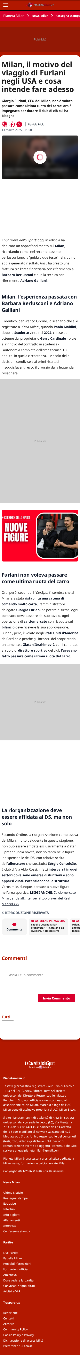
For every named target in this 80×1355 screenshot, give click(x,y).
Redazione (10, 1313)
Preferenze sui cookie (18, 1346)
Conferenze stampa (16, 1231)
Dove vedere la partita (18, 1280)
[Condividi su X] (19, 124)
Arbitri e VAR (12, 1291)
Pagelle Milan (12, 1258)
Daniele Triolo (36, 124)
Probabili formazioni (17, 1264)
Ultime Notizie (13, 1192)
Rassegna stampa (15, 1198)
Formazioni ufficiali (16, 1269)
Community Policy (15, 1329)
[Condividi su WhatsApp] (4, 124)
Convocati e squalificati (19, 1286)
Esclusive (9, 1203)
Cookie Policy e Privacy (18, 1335)
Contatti (8, 1318)
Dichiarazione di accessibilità (23, 1340)
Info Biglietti (11, 1215)
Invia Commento (56, 998)
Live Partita (10, 1253)
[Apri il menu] (5, 4)
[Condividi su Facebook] (12, 124)
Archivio (8, 1324)
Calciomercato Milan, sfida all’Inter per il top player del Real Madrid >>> (39, 898)
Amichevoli (10, 1275)
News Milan (40, 16)
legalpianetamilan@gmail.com (38, 1150)
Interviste (9, 1226)
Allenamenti (11, 1220)
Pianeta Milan (13, 15)
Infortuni (9, 1209)
